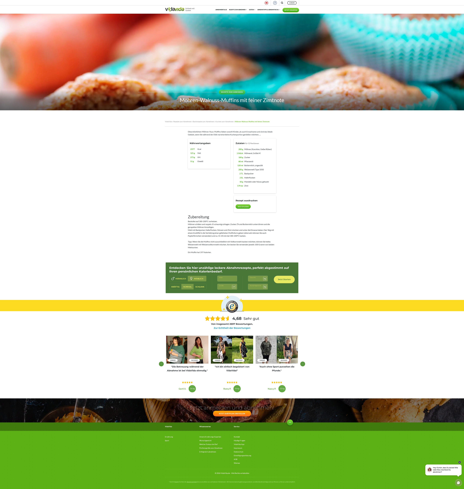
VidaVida (168, 121)
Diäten (251, 9)
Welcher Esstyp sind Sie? (208, 444)
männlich (181, 278)
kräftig (175, 287)
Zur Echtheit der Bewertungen (232, 328)
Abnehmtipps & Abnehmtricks (268, 9)
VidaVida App (239, 444)
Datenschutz (238, 452)
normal (187, 287)
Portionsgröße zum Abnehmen (210, 448)
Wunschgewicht (205, 440)
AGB (235, 459)
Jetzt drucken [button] (243, 206)
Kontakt (237, 437)
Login (291, 3)
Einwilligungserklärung (242, 455)
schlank (199, 287)
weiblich (198, 278)
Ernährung (169, 437)
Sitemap (237, 463)
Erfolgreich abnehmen (207, 452)
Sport (167, 440)
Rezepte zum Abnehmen (237, 9)
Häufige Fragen (239, 440)
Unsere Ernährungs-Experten (210, 437)
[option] (187, 364)
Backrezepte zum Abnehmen (203, 121)
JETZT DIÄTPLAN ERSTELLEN (232, 414)
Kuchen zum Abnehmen (224, 121)
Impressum (238, 448)
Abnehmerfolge (221, 9)
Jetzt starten (290, 10)
